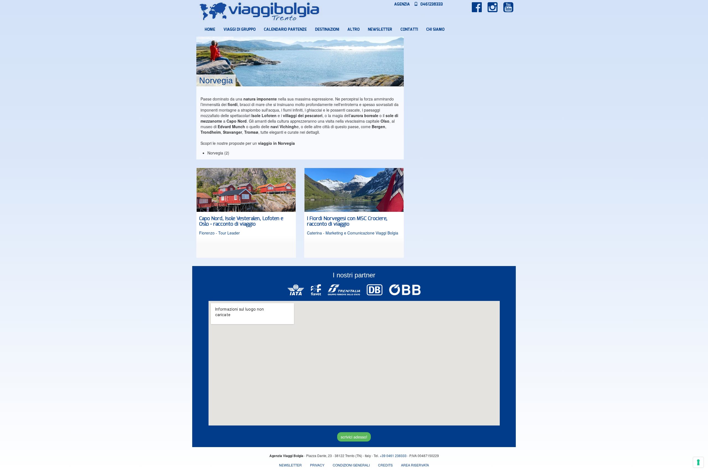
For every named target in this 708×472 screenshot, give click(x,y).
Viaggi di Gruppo (239, 30)
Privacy (317, 465)
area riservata (415, 465)
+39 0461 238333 (393, 455)
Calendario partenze (285, 30)
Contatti (409, 30)
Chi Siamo (435, 30)
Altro (353, 30)
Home (210, 30)
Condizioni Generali (351, 465)
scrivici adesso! (354, 437)
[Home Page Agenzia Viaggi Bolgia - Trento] (259, 11)
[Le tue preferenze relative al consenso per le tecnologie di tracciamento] (698, 462)
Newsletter (380, 30)
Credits (385, 465)
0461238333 (431, 4)
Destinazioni (327, 30)
